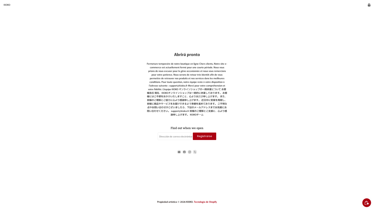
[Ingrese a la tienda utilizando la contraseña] (369, 5)
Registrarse (204, 136)
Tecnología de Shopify (205, 201)
